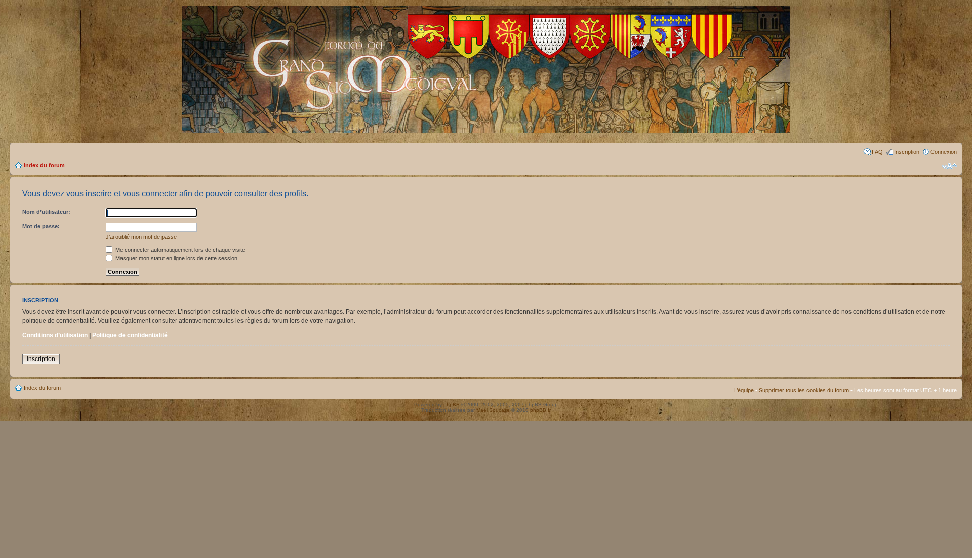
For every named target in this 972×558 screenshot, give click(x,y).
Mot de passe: (41, 226)
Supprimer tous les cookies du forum (804, 390)
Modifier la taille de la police (949, 166)
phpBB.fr (540, 410)
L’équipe (744, 390)
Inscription (906, 152)
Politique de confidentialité (130, 335)
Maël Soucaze (493, 410)
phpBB (451, 404)
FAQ (877, 152)
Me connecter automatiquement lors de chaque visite (179, 250)
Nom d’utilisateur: (46, 212)
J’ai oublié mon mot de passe (141, 237)
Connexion (943, 152)
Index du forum (44, 165)
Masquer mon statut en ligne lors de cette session (175, 258)
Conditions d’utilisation (55, 335)
